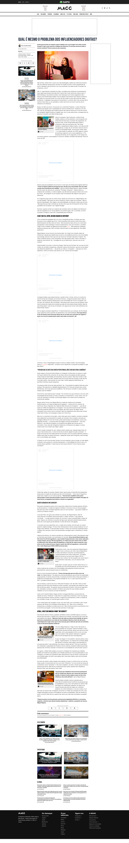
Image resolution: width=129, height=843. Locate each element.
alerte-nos (61, 715)
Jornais (27, 2)
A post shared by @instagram (55, 180)
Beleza (62, 819)
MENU (19, 2)
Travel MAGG (75, 14)
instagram (29, 55)
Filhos (62, 826)
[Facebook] (104, 8)
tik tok (22, 56)
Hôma (91, 14)
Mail (23, 2)
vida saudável (43, 14)
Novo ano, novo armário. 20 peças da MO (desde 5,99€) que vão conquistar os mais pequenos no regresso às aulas (75, 793)
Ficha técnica (92, 820)
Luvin (68, 226)
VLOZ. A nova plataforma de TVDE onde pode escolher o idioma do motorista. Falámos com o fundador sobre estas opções (26, 83)
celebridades (56, 14)
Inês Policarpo (67, 789)
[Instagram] (102, 8)
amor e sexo (62, 14)
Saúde (45, 9)
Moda (62, 828)
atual (38, 14)
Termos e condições (94, 826)
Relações (63, 830)
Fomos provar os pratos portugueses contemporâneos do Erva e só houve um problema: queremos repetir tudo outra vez (49, 799)
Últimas (39, 782)
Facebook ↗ (78, 818)
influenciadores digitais (22, 55)
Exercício (63, 823)
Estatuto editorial (93, 818)
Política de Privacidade (95, 828)
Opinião (83, 8)
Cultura (63, 821)
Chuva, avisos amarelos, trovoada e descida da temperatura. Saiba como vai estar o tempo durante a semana (75, 786)
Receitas (83, 9)
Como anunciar (93, 822)
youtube (25, 56)
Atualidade (63, 817)
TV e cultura (69, 14)
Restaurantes (45, 6)
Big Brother (83, 6)
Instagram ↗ (78, 816)
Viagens (45, 8)
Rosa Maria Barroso (27, 86)
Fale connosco (92, 816)
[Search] (109, 8)
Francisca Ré (41, 789)
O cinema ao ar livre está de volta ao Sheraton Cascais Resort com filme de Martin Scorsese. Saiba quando (74, 799)
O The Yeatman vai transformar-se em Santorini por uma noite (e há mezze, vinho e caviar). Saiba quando (76, 776)
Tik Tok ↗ (77, 820)
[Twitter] (107, 8)
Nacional (20, 51)
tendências (50, 14)
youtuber (44, 364)
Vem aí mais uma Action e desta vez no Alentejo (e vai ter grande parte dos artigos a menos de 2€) (26, 107)
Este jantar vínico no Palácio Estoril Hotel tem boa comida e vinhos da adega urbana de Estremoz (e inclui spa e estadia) (49, 786)
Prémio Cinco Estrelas (83, 14)
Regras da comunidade (95, 824)
